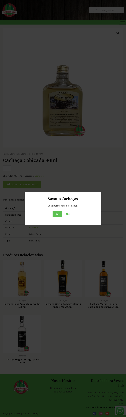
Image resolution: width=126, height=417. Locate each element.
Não (68, 213)
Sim (57, 213)
